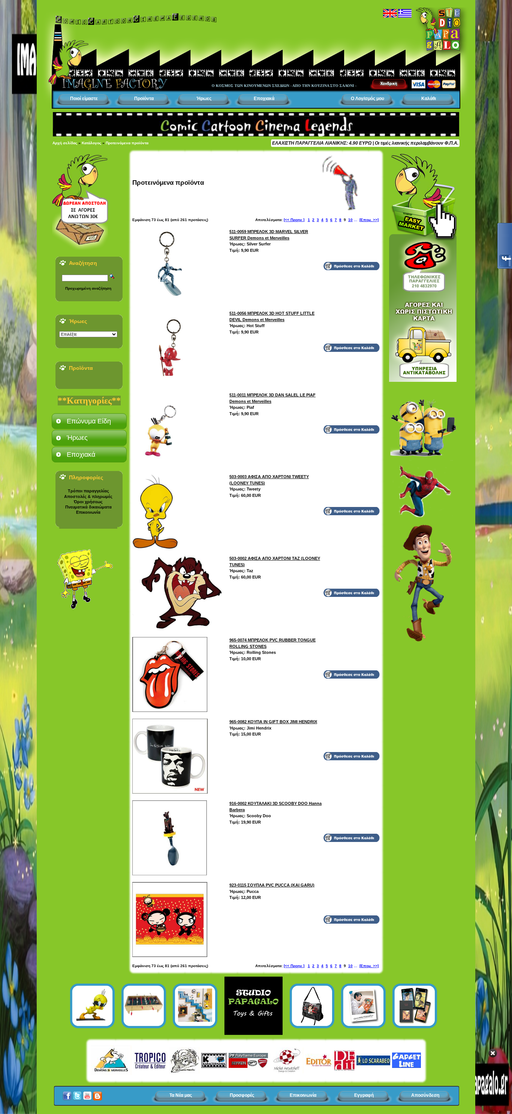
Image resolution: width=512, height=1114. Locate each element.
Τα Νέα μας (180, 1095)
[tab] (89, 421)
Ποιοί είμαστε (84, 98)
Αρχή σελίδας (64, 143)
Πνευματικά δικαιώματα (88, 507)
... (355, 220)
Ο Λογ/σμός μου (367, 98)
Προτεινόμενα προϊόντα (127, 143)
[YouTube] (87, 1094)
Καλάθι (428, 98)
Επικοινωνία (88, 512)
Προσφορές (242, 1095)
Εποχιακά (264, 98)
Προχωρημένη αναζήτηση (88, 288)
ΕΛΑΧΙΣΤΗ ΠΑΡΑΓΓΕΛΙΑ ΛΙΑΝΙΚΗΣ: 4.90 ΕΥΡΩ (321, 143)
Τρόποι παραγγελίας (88, 491)
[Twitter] (77, 1094)
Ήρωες (203, 98)
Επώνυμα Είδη (89, 421)
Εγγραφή (364, 1095)
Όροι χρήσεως (88, 501)
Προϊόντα (144, 98)
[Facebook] (67, 1094)
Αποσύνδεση (425, 1095)
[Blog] (97, 1094)
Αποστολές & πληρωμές (88, 496)
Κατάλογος (91, 143)
